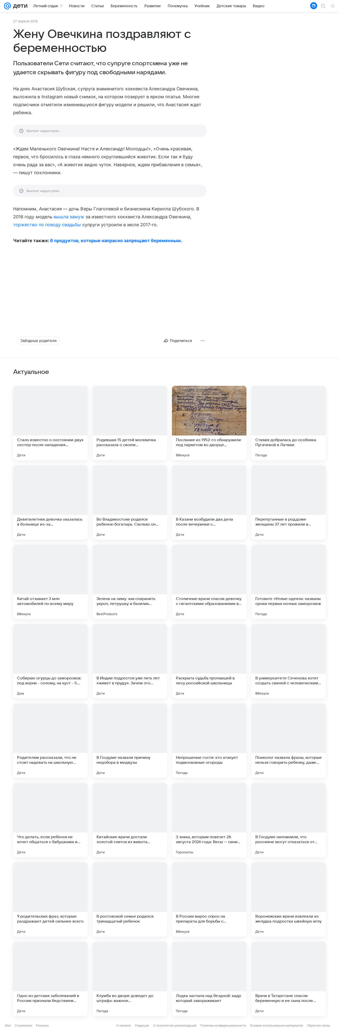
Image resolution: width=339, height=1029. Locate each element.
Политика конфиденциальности (223, 1025)
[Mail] (7, 6)
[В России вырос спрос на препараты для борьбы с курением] (209, 899)
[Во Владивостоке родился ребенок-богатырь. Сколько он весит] (130, 502)
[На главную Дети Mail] (19, 6)
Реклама (42, 1025)
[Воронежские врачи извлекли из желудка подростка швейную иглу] (288, 899)
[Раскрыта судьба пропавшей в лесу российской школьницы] (209, 661)
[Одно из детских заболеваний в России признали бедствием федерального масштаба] (50, 979)
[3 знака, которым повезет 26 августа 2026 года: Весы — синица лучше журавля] (209, 820)
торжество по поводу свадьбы (47, 224)
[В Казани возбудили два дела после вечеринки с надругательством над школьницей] (209, 502)
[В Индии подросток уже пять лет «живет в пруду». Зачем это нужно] (130, 661)
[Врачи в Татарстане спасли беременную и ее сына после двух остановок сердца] (288, 979)
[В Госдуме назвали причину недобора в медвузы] (130, 740)
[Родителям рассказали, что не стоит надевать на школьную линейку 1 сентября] (50, 740)
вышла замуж (69, 216)
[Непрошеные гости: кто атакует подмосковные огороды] (209, 740)
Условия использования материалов (276, 1025)
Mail (8, 1025)
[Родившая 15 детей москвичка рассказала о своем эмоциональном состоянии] (130, 423)
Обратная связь (318, 1025)
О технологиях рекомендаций (174, 1025)
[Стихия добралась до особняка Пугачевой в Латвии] (288, 423)
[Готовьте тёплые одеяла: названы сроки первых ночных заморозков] (288, 582)
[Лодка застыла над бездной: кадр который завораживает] (209, 979)
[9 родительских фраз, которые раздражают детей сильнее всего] (50, 899)
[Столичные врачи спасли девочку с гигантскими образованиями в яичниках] (209, 582)
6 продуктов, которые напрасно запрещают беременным (115, 240)
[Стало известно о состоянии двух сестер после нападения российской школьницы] (50, 423)
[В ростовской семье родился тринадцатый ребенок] (130, 899)
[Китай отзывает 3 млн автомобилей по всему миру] (50, 582)
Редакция (142, 1025)
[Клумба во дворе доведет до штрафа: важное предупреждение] (130, 979)
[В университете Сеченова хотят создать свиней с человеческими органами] (288, 661)
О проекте (123, 1025)
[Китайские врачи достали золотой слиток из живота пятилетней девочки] (130, 820)
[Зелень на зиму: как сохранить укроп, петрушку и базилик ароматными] (130, 582)
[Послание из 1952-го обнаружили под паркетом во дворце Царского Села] (209, 423)
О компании (23, 1025)
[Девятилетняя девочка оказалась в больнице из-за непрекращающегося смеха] (50, 502)
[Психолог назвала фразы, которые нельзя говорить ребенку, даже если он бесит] (288, 740)
